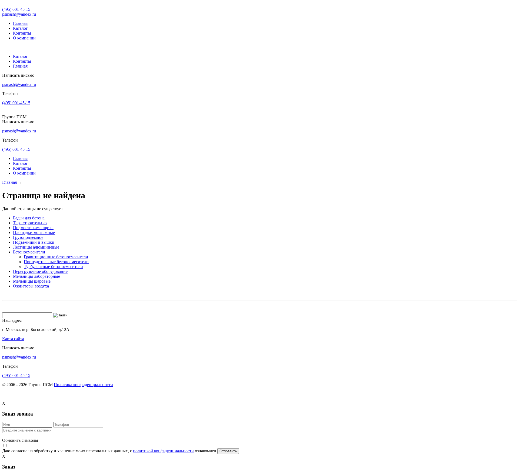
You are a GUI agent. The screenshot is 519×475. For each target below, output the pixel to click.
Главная (20, 23)
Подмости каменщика (33, 227)
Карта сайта (13, 338)
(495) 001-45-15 (16, 9)
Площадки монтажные (34, 232)
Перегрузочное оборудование (40, 271)
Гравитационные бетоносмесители (56, 257)
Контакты (22, 33)
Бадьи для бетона (29, 218)
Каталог (20, 28)
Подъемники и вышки (33, 242)
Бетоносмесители (29, 252)
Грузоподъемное (28, 237)
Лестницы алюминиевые (36, 247)
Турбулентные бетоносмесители (53, 266)
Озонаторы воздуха (31, 286)
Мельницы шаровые (32, 281)
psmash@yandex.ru (19, 14)
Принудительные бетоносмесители (56, 261)
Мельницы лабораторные (36, 276)
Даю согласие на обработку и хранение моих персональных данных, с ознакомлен (109, 451)
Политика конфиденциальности (83, 384)
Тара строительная (30, 222)
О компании (24, 38)
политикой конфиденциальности (163, 451)
